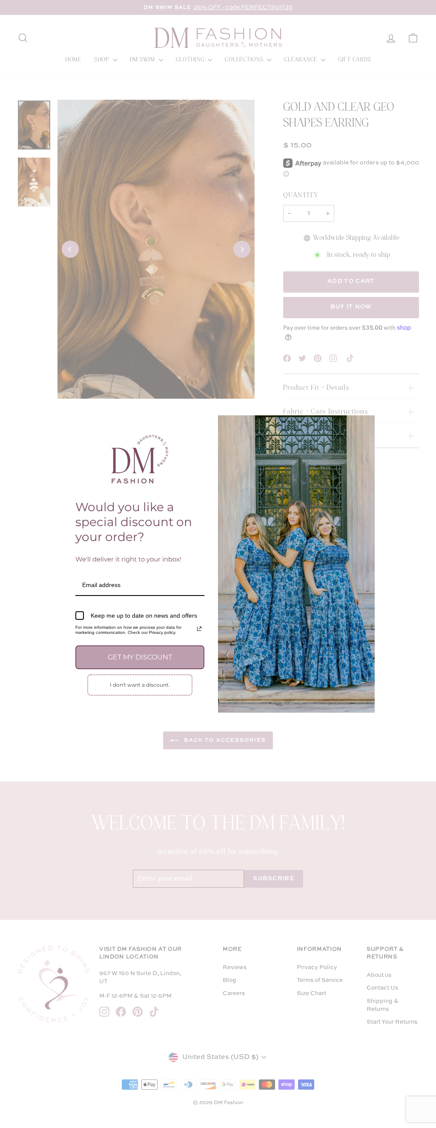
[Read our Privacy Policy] (199, 629)
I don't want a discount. (140, 685)
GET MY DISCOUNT (140, 657)
